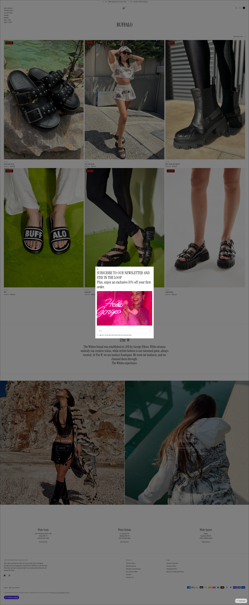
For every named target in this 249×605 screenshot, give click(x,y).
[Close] (97, 269)
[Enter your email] (150, 330)
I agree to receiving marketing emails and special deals (115, 335)
